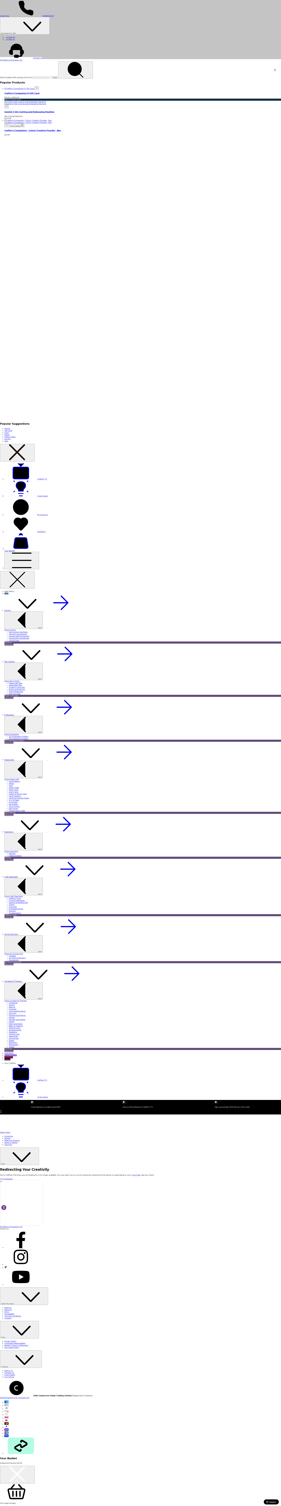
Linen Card (13, 792)
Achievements (15, 1030)
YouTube (136, 1175)
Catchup (8, 1145)
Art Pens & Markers (17, 958)
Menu (3, 1164)
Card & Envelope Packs (19, 798)
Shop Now (9, 645)
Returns (8, 1310)
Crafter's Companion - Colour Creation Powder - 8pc (32, 130)
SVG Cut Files (15, 694)
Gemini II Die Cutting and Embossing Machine (29, 112)
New (6, 593)
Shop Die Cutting (12, 681)
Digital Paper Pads (17, 811)
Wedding (13, 1032)
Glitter (11, 905)
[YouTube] (20, 1285)
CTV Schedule (6, 1179)
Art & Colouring (11, 934)
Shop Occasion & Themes (15, 1001)
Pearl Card (13, 790)
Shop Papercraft (11, 779)
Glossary (8, 1318)
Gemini (7, 439)
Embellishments (16, 909)
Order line (27, 16)
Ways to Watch (11, 1143)
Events (7, 1059)
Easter (11, 1041)
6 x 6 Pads (13, 802)
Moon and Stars (16, 1024)
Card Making (14, 781)
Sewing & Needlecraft (18, 903)
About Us (8, 1371)
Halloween (13, 1045)
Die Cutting (9, 662)
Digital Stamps (15, 856)
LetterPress (14, 640)
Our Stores (9, 1377)
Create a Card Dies (17, 687)
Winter (12, 1018)
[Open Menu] (21, 560)
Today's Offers (10, 1055)
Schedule (8, 1136)
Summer (13, 1009)
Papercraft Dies (15, 683)
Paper (7, 435)
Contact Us (38, 58)
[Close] (17, 452)
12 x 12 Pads (14, 800)
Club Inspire (9, 1375)
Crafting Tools (15, 898)
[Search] (75, 70)
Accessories (14, 960)
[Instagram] (20, 1265)
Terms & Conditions (12, 1316)
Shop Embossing (11, 734)
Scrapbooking (15, 913)
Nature (12, 1007)
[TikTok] (5, 1268)
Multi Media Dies (16, 692)
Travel (11, 1047)
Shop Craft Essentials (13, 896)
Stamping (8, 832)
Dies (6, 441)
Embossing (9, 715)
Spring (7, 429)
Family (11, 1022)
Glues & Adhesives (17, 901)
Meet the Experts (12, 1140)
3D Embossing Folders (18, 739)
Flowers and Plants (17, 1015)
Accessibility (9, 1314)
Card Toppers (15, 796)
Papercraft (9, 760)
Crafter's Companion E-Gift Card (21, 93)
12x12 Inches (14, 807)
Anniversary (14, 1038)
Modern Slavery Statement (16, 1345)
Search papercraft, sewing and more (16, 77)
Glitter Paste (9, 437)
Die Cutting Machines (18, 632)
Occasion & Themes (13, 981)
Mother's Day (14, 1028)
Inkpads (12, 956)
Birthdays (13, 1043)
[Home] (11, 60)
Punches (13, 907)
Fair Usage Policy (11, 1348)
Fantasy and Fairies (17, 1020)
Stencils (12, 911)
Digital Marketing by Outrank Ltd (14, 1398)
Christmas (13, 1003)
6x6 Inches (13, 809)
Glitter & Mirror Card (18, 794)
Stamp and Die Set (17, 689)
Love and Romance (17, 1011)
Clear (55, 77)
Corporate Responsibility (15, 1343)
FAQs (6, 1312)
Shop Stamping (11, 851)
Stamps (12, 854)
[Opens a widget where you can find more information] (271, 1502)
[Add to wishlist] (36, 88)
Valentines (13, 1036)
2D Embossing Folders (18, 736)
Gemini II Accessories (18, 634)
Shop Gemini (10, 630)
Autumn (12, 1013)
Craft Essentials (11, 877)
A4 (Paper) (13, 804)
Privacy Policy (10, 1341)
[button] (275, 70)
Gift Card (8, 431)
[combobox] (42, 77)
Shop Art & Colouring (13, 954)
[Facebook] (20, 1248)
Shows (7, 1138)
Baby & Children (16, 1026)
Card (6, 433)
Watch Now (5, 1132)
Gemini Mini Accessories (19, 638)
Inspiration (9, 1053)
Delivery (8, 1308)
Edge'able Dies (15, 685)
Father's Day (14, 1034)
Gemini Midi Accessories (19, 636)
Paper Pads (14, 788)
